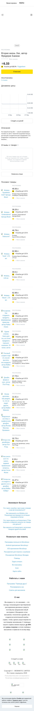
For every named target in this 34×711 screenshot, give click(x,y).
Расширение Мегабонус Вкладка (17, 555)
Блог (17, 568)
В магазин (17, 71)
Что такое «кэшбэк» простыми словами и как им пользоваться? (17, 509)
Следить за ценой (17, 121)
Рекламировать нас (17, 587)
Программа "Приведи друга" (17, 584)
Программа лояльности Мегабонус (17, 542)
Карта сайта (17, 571)
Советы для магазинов (17, 590)
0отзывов (4, 80)
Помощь (17, 558)
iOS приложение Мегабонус (17, 548)
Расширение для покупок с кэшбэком (17, 552)
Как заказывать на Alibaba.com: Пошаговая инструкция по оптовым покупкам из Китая (17, 515)
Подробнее (21, 66)
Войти (21, 3)
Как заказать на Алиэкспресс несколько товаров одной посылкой (17, 528)
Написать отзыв (17, 174)
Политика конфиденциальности (17, 678)
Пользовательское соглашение (16, 676)
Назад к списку (2, 14)
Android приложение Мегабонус (17, 545)
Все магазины (17, 565)
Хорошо (17, 706)
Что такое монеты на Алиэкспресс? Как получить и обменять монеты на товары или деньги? (17, 522)
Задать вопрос (17, 561)
